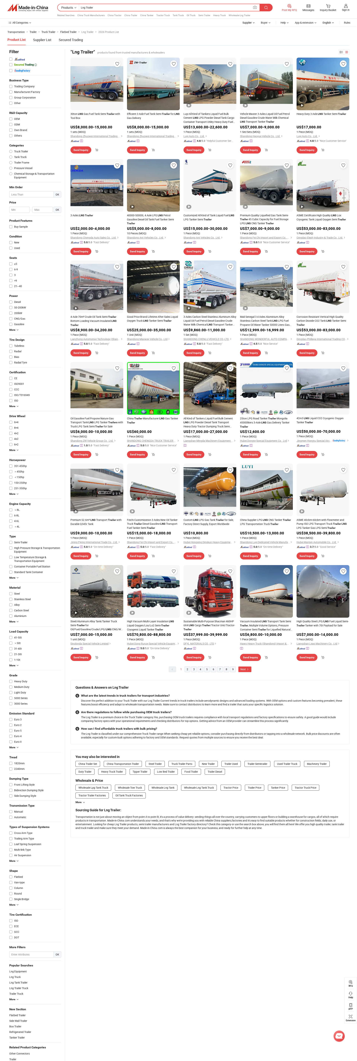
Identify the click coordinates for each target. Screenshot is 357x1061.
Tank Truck (178, 15)
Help (283, 22)
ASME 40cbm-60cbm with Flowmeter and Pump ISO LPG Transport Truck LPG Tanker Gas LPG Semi (322, 524)
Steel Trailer (155, 764)
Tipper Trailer (140, 771)
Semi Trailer (204, 15)
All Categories (20, 22)
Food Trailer (191, 771)
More (78, 802)
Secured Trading (71, 40)
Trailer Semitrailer (257, 764)
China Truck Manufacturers (91, 15)
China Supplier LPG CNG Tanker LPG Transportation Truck (265, 522)
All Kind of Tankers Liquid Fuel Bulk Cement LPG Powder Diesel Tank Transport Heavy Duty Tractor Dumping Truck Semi (208, 422)
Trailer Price (254, 787)
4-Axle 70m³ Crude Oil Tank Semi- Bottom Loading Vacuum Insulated (93, 320)
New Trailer (208, 764)
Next (243, 669)
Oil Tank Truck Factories (129, 795)
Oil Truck (191, 15)
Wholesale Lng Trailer (239, 15)
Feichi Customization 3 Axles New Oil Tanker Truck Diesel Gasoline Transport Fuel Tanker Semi (152, 524)
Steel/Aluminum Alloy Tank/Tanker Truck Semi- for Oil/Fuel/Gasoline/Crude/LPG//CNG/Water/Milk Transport (96, 625)
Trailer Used (231, 764)
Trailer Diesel (215, 771)
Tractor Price (230, 787)
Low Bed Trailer (166, 771)
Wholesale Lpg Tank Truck (93, 787)
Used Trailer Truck (287, 764)
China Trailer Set (87, 764)
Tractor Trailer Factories (92, 795)
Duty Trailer (84, 771)
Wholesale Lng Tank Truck (199, 787)
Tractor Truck (163, 15)
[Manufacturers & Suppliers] (27, 8)
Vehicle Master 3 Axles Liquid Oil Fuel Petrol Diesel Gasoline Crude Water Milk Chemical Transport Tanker (265, 117)
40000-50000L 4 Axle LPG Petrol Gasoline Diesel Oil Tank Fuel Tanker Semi (150, 219)
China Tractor (114, 15)
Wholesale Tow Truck (130, 787)
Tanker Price (278, 787)
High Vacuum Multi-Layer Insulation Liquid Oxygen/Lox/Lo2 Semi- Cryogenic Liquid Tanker (150, 625)
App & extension (304, 22)
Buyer (264, 22)
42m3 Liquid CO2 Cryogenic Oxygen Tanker (320, 420)
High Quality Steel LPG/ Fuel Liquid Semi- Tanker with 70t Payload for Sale (323, 623)
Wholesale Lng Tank (163, 787)
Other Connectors (19, 1053)
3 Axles (81, 215)
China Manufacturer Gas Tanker (152, 420)
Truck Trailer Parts (181, 764)
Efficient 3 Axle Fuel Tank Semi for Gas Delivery (153, 116)
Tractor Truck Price (305, 787)
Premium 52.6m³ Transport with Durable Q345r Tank (96, 522)
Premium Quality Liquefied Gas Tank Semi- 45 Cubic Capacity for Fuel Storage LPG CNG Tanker (264, 219)
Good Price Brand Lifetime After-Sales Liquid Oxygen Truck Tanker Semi (152, 318)
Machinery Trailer (317, 764)
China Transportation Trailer (123, 764)
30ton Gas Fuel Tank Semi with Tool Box (95, 116)
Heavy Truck (219, 15)
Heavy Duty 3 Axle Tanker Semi (321, 114)
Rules (347, 22)
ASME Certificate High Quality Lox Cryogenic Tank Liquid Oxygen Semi (321, 217)
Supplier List (42, 40)
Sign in (346, 10)
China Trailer (130, 15)
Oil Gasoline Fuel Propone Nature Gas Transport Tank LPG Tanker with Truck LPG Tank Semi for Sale (96, 422)
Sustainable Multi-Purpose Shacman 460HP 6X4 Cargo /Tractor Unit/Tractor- (209, 625)
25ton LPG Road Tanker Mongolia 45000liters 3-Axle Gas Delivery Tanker (265, 422)
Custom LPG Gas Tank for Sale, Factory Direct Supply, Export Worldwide (209, 522)
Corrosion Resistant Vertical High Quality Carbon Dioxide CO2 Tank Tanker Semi (321, 320)
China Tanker (146, 15)
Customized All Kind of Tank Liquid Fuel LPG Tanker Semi (209, 217)
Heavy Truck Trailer (112, 771)
